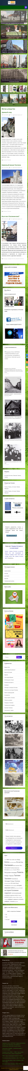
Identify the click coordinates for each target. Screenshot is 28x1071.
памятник (12, 895)
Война (6, 862)
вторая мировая (13, 885)
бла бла (6, 578)
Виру (18, 859)
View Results (14, 924)
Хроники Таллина (7, 159)
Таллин (17, 875)
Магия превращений (9, 692)
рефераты (15, 899)
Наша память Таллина (9, 697)
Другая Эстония (8, 672)
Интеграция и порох (9, 679)
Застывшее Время (8, 677)
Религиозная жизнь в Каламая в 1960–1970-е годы (13, 1058)
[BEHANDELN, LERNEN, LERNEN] (14, 766)
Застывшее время (12, 862)
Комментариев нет (18, 115)
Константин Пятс (17, 865)
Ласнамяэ (7, 868)
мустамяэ (6, 575)
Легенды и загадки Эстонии (9, 258)
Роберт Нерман (9, 875)
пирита (10, 897)
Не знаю (7, 919)
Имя (9, 823)
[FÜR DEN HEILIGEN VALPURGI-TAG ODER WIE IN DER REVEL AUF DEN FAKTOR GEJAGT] (14, 779)
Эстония (13, 883)
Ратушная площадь (10, 872)
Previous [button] (6, 301)
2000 (13, 859)
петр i (16, 895)
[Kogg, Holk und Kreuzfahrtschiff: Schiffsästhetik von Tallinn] (14, 740)
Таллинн (7, 879)
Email (10, 830)
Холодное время (7, 883)
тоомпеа (12, 901)
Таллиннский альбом (9, 581)
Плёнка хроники (8, 700)
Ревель (20, 872)
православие (7, 570)
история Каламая (11, 890)
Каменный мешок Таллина (11, 165)
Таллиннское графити (9, 705)
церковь (16, 901)
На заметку (7, 695)
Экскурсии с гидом (8, 710)
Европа (6, 674)
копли (13, 893)
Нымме (14, 869)
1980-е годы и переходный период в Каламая (13, 440)
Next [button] (22, 301)
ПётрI (18, 869)
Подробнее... (11, 558)
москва (6, 573)
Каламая (6, 685)
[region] (14, 301)
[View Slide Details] (9, 301)
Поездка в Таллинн (8, 702)
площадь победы (15, 897)
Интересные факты (9, 682)
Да (6, 914)
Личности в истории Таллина (11, 690)
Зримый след (7, 112)
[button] (27, 355)
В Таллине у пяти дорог (15, 951)
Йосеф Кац (19, 862)
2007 (16, 859)
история (20, 887)
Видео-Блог (7, 667)
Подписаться (14, 848)
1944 (7, 859)
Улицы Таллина (15, 881)
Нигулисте (11, 869)
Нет (6, 917)
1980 (11, 859)
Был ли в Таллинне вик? (10, 216)
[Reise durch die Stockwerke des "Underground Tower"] (14, 753)
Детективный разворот (9, 669)
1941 (5, 859)
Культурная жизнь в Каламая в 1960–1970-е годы (13, 1063)
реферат (10, 899)
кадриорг (7, 893)
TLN (11, 114)
